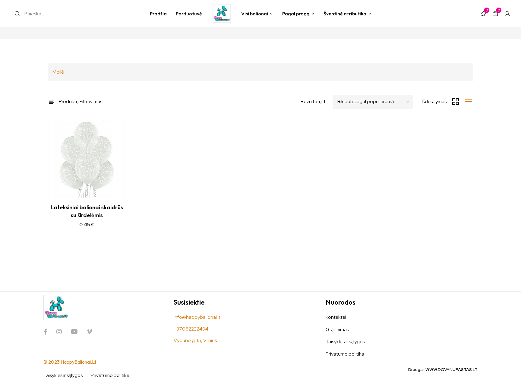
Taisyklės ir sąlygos (345, 341)
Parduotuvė (189, 14)
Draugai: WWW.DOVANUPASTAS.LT (443, 369)
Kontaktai (336, 317)
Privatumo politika (345, 354)
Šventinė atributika (345, 14)
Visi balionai (254, 14)
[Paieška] (17, 13)
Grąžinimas (337, 329)
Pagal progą (295, 14)
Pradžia (158, 14)
